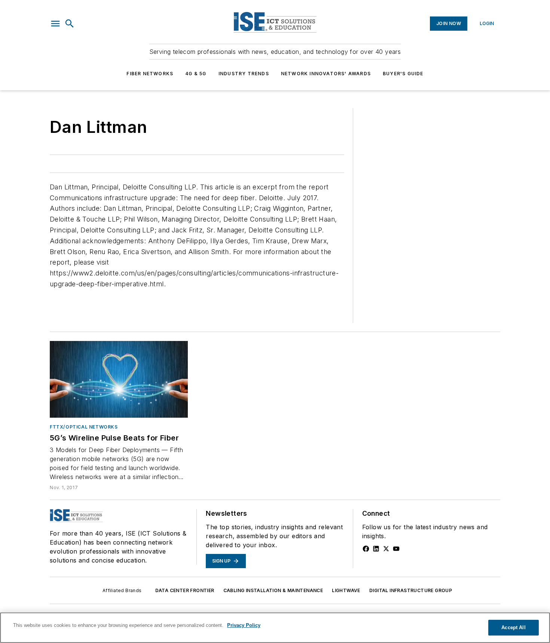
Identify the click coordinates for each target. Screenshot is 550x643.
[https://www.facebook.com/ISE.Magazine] (366, 548)
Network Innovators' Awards (326, 73)
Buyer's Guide (403, 73)
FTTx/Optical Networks (84, 427)
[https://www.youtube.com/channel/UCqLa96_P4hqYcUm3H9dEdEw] (396, 548)
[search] (69, 23)
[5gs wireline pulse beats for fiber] (119, 379)
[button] (55, 23)
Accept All (513, 627)
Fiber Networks (149, 73)
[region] (275, 627)
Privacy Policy (243, 625)
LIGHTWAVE (346, 590)
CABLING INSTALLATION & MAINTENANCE (273, 590)
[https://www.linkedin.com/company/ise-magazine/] (376, 548)
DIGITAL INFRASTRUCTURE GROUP (410, 590)
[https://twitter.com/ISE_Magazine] (386, 548)
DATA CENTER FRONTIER (184, 590)
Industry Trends (244, 73)
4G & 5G (195, 73)
